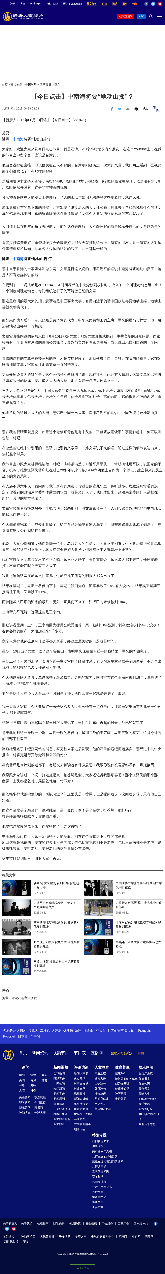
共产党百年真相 (102, 1151)
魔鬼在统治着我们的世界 (107, 1161)
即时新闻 (24, 1102)
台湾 (33, 1080)
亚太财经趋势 (62, 1119)
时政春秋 (79, 1088)
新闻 (25, 1067)
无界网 (149, 1236)
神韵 (12, 3)
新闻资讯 (40, 1053)
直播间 (97, 1053)
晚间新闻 (59, 1088)
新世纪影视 (11, 1241)
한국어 (35, 1036)
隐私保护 (59, 1223)
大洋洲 (56, 1030)
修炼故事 (97, 1202)
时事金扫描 (81, 1083)
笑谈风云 (100, 1078)
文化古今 (100, 1104)
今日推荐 (40, 1102)
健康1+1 (120, 1073)
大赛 (22, 3)
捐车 (124, 3)
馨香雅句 (100, 1088)
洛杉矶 (45, 1030)
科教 (33, 1090)
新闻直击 (59, 1093)
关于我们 (26, 1223)
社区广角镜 (61, 1114)
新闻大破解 (81, 1098)
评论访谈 (81, 1067)
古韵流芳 (100, 1083)
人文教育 (102, 1067)
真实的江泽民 (100, 1171)
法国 (78, 1030)
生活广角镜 (146, 1073)
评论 (22, 1085)
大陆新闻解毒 (82, 1124)
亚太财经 (59, 1124)
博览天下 (24, 1107)
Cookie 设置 (82, 1268)
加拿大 (33, 1030)
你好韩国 (144, 1083)
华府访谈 (59, 1104)
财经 (33, 1085)
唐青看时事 (81, 1109)
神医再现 (120, 1093)
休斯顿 (68, 1030)
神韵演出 (24, 1112)
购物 (134, 3)
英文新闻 (92, 3)
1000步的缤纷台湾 (149, 1116)
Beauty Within (147, 1098)
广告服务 (107, 1223)
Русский (9, 1036)
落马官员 (45, 84)
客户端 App (141, 1223)
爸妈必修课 (102, 1098)
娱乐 (44, 1075)
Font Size (145, 108)
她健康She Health (126, 1078)
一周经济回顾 (62, 1109)
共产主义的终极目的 (105, 1156)
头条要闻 (24, 1097)
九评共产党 (99, 1166)
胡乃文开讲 (122, 1083)
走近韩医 (120, 1098)
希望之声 (80, 1236)
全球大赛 (40, 1112)
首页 (5, 84)
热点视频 (40, 1097)
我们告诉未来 (100, 1141)
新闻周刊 (59, 1098)
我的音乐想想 (147, 1124)
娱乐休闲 (146, 1067)
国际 (22, 1075)
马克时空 (79, 1119)
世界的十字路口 (84, 1114)
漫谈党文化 (99, 1197)
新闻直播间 (126, 16)
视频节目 (61, 1053)
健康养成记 (122, 1088)
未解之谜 (100, 1073)
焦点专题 (16, 84)
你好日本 (144, 1078)
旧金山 (88, 1030)
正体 (48, 3)
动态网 (136, 1236)
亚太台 (101, 1030)
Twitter (153, 4)
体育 (44, 1080)
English (130, 1030)
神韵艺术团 (28, 1236)
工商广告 (97, 1207)
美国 (22, 1080)
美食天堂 (144, 1088)
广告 (104, 3)
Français (144, 1030)
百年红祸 (97, 1176)
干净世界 (64, 1236)
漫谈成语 (100, 1093)
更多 (26, 1241)
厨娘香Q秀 (145, 1109)
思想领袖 (79, 1093)
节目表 (80, 1053)
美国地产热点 (103, 1109)
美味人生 (144, 1093)
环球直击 (59, 1078)
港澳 (33, 1075)
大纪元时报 (47, 1236)
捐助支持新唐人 (122, 1053)
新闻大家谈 (81, 1073)
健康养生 (122, 1067)
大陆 (22, 1090)
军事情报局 (81, 1104)
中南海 (18, 139)
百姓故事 (97, 1191)
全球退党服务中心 (102, 1236)
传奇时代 (97, 1146)
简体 (55, 3)
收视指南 (42, 1223)
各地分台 (35, 3)
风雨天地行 (99, 1181)
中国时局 (31, 84)
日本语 (23, 1036)
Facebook (146, 4)
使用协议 (75, 1223)
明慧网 (123, 1236)
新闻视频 (61, 1067)
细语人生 (79, 1129)
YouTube (160, 4)
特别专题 (99, 1135)
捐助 (114, 3)
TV (142, 16)
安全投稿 (91, 1223)
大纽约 (21, 1030)
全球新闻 (59, 1073)
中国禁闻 (59, 1083)
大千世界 (144, 1104)
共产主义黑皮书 (102, 1186)
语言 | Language (72, 3)
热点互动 (79, 1078)
